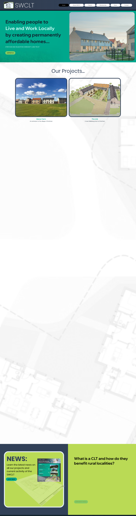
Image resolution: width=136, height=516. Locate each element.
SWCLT (24, 5)
